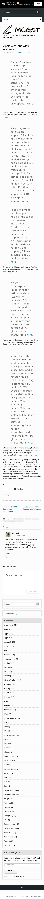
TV (5, 820)
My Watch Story (10, 735)
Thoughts (8, 815)
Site (5, 786)
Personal (7, 748)
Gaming (7, 688)
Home (5, 36)
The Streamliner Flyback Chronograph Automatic (32, 508)
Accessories (8, 625)
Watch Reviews (10, 837)
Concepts (7, 655)
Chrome (7, 650)
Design (7, 663)
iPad (21, 519)
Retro (6, 777)
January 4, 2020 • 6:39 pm (19, 536)
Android (7, 629)
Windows (7, 845)
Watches (7, 841)
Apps (6, 638)
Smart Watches (9, 521)
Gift (38, 4)
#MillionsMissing (10, 613)
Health (6, 693)
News (6, 739)
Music (6, 731)
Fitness (7, 676)
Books (6, 646)
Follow (10, 871)
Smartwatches (9, 794)
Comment (32, 592)
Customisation (9, 659)
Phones (35, 519)
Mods (6, 727)
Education (8, 667)
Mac (6, 714)
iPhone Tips (8, 710)
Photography (9, 756)
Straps (6, 799)
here (13, 107)
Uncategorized (9, 824)
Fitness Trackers (10, 680)
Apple (12, 36)
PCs (5, 743)
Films (6, 671)
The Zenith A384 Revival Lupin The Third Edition (10, 509)
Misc (6, 722)
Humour (7, 697)
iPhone (28, 519)
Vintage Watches (10, 828)
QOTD (6, 773)
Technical (7, 811)
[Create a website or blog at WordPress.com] (22, 888)
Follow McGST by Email (12, 853)
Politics (7, 765)
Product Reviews (10, 769)
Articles (7, 642)
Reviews (7, 782)
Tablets (7, 803)
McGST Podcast (10, 718)
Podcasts (7, 760)
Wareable (7, 832)
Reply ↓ (7, 557)
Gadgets (7, 684)
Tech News (19, 521)
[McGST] (22, 29)
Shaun (8, 53)
